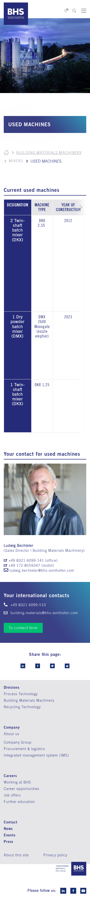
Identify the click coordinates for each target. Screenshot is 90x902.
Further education (19, 802)
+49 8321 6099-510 (27, 605)
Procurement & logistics (24, 749)
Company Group (18, 742)
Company (12, 727)
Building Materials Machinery (49, 152)
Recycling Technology (22, 707)
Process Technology (21, 694)
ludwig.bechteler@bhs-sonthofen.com (42, 570)
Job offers (12, 795)
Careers (10, 776)
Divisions (12, 687)
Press (8, 841)
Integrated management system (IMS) (36, 755)
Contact (11, 822)
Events (10, 835)
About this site (16, 855)
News (8, 828)
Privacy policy (55, 855)
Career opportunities (21, 789)
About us (11, 734)
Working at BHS (17, 782)
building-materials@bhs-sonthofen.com (43, 613)
